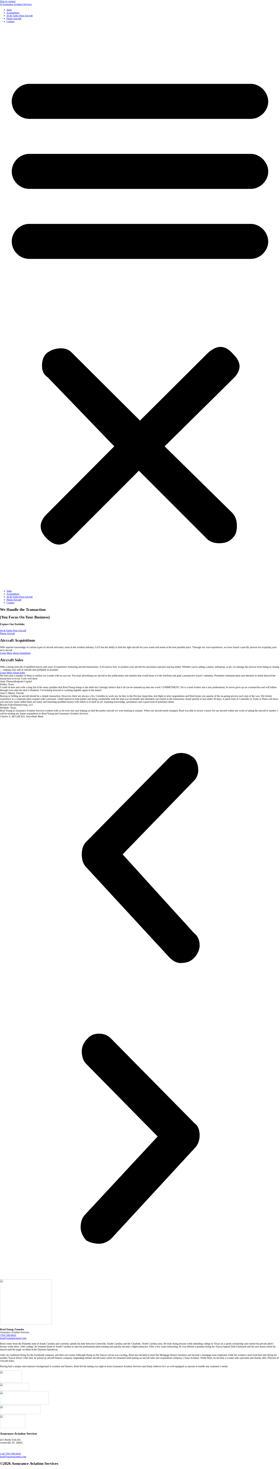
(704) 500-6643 (8, 1335)
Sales (9, 9)
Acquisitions (12, 12)
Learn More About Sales (12, 672)
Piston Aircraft (13, 18)
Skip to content (7, 1)
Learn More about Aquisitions (15, 653)
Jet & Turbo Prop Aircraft (19, 15)
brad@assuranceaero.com (13, 1338)
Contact (10, 21)
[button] (140, 306)
